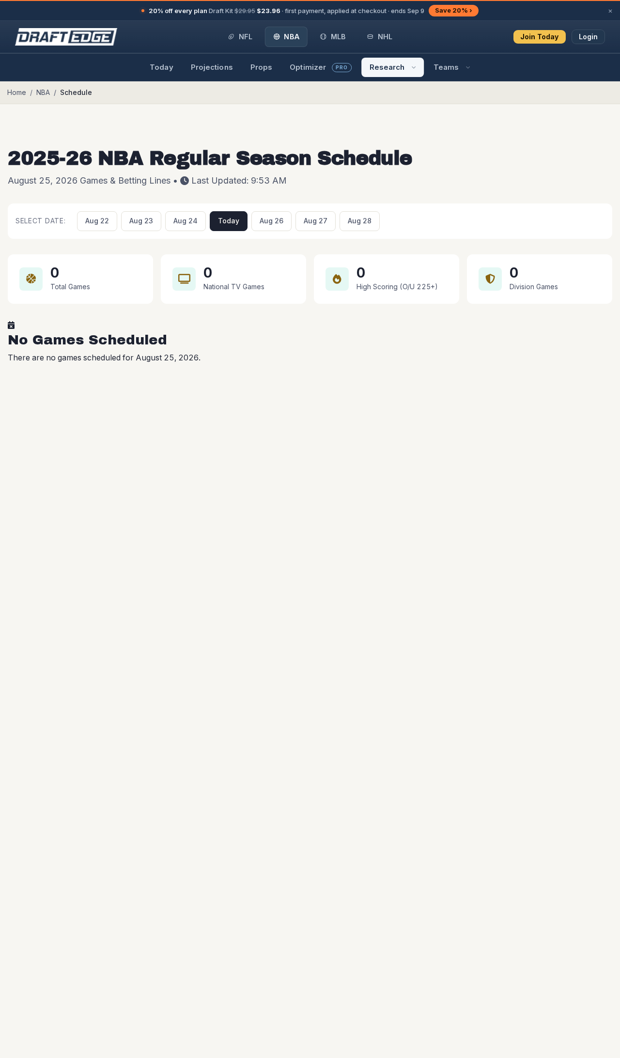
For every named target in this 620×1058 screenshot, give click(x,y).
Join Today (539, 36)
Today (161, 67)
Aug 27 (315, 221)
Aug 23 (141, 221)
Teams (446, 67)
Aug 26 (271, 221)
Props (261, 67)
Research (387, 67)
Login (588, 36)
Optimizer (319, 67)
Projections (212, 67)
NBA (43, 92)
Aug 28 (360, 221)
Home (16, 92)
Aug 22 (97, 221)
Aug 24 (185, 221)
